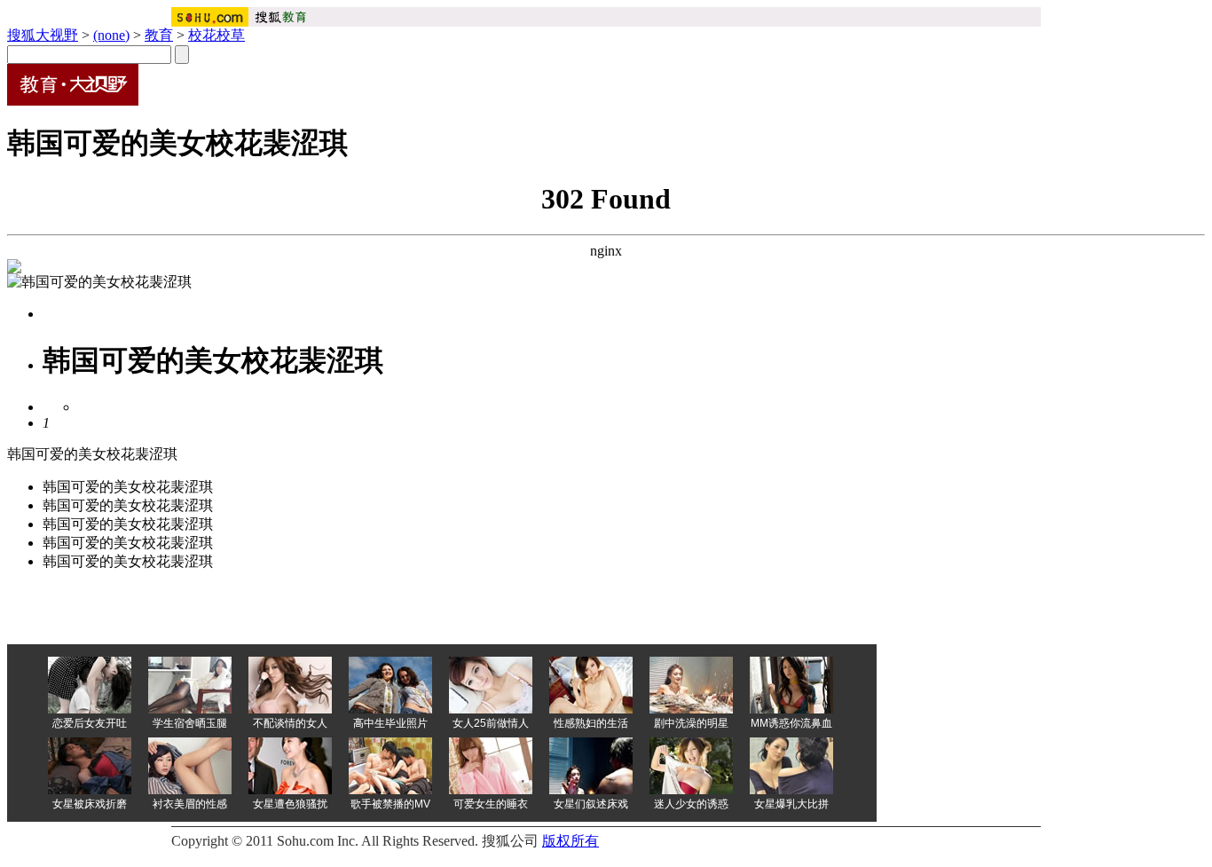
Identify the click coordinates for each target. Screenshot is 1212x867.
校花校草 (216, 35)
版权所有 (570, 840)
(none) (111, 35)
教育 (159, 35)
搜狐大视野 (42, 35)
